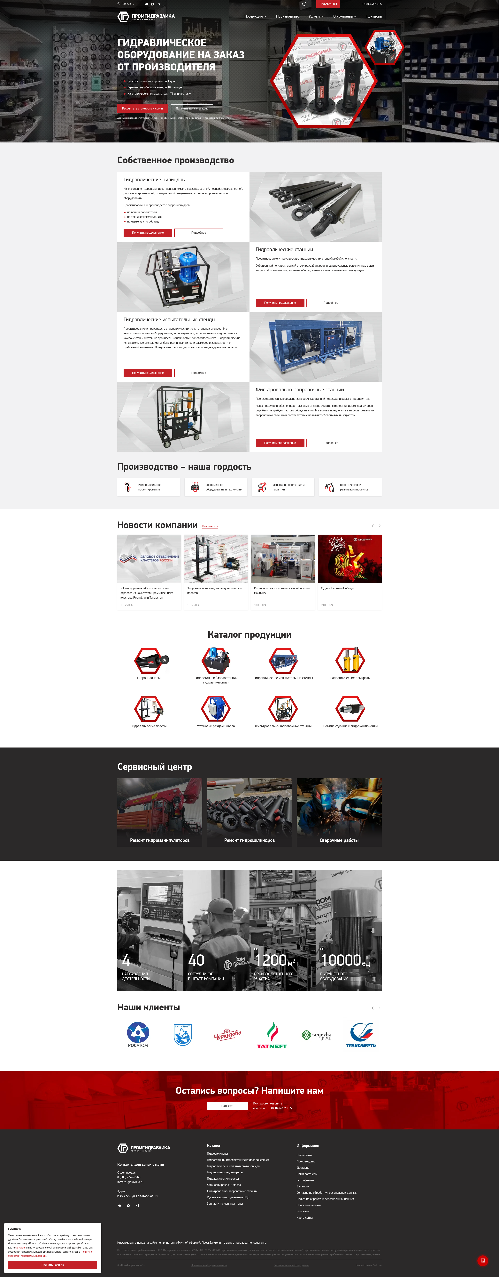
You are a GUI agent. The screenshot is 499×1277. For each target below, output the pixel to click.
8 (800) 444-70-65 (372, 4)
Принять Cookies (53, 1265)
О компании (304, 1155)
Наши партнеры (307, 1174)
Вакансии (303, 1186)
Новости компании (309, 1205)
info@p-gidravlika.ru (130, 1182)
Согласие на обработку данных (291, 1265)
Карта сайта (305, 1217)
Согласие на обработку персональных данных (327, 1192)
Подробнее (198, 232)
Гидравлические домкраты (225, 1172)
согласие (20, 1247)
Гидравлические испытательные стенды (233, 1166)
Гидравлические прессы (223, 1178)
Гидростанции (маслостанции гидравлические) (238, 1160)
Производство (306, 1161)
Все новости (210, 526)
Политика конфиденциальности (209, 1265)
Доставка (303, 1167)
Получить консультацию (192, 108)
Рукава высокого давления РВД (228, 1197)
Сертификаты (305, 1180)
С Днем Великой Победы (337, 588)
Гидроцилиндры (217, 1153)
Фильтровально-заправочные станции (232, 1191)
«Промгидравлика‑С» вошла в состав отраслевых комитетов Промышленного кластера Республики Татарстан (146, 593)
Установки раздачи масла (224, 1185)
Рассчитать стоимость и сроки (142, 108)
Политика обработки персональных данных (325, 1199)
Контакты (303, 1211)
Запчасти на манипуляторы (225, 1203)
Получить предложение (148, 232)
